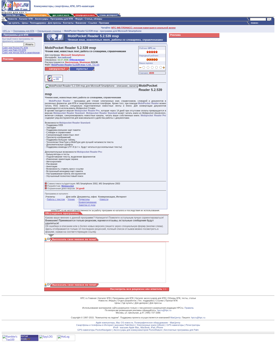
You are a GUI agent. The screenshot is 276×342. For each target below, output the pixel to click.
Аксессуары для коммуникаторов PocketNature (138, 330)
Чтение (71, 199)
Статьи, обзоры (93, 19)
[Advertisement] (185, 99)
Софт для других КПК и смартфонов (21, 52)
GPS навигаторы (175, 325)
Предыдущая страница (49, 31)
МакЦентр (175, 317)
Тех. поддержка (146, 300)
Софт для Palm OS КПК (14, 50)
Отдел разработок (127, 300)
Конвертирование (88, 202)
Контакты (68, 23)
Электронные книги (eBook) (151, 325)
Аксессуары (41, 19)
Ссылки (92, 23)
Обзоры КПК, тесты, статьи (182, 298)
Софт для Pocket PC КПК (15, 47)
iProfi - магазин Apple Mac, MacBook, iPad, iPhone (138, 327)
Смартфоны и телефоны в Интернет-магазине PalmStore (105, 325)
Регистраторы (193, 325)
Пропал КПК (171, 300)
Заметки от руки (87, 205)
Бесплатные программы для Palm (181, 330)
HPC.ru (6, 31)
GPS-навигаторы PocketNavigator (94, 330)
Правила (188, 308)
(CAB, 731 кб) (75, 64)
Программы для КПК (61, 19)
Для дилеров (141, 303)
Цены (25, 23)
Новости (12, 19)
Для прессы (54, 23)
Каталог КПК (26, 19)
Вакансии (81, 23)
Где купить (14, 23)
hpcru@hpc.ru (164, 310)
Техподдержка (38, 23)
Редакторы (84, 199)
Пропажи (104, 23)
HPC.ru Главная (88, 298)
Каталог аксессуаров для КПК (150, 298)
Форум (79, 19)
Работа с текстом (56, 199)
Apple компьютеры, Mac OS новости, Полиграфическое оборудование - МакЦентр (138, 322)
